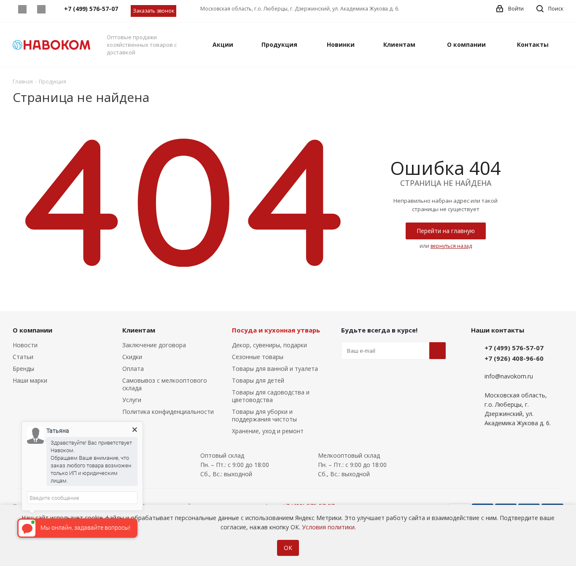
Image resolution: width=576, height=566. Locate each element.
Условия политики (328, 527)
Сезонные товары (257, 357)
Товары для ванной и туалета (275, 369)
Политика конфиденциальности (168, 412)
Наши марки (30, 380)
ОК (288, 548)
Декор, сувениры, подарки (269, 345)
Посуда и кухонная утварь (276, 330)
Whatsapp (22, 9)
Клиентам (138, 330)
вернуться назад (451, 245)
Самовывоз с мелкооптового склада (164, 384)
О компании (32, 330)
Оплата (133, 369)
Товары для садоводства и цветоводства (271, 396)
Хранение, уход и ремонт (268, 431)
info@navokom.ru (508, 377)
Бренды (23, 369)
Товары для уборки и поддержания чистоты (264, 415)
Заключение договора (154, 345)
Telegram (41, 9)
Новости (25, 345)
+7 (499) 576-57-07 (514, 347)
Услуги (131, 400)
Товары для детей (258, 380)
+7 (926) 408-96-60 (514, 358)
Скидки (132, 357)
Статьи (23, 357)
